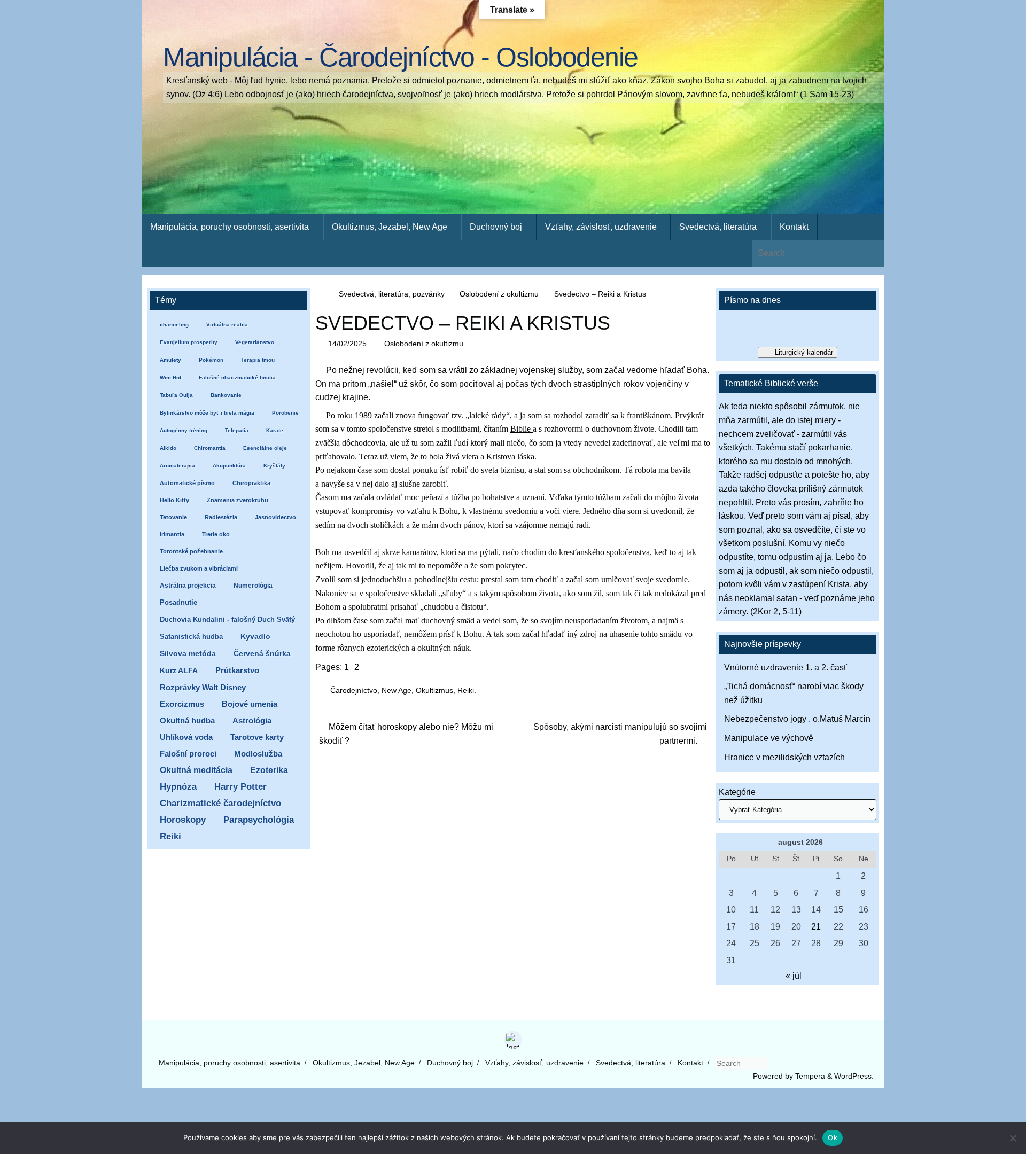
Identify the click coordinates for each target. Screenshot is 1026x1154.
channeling (174, 325)
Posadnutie (178, 602)
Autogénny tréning (183, 430)
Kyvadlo (255, 637)
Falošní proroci (188, 753)
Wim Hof (170, 377)
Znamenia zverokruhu (237, 500)
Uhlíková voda (186, 737)
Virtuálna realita (227, 325)
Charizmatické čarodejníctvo (220, 803)
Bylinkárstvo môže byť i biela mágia (207, 413)
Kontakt (690, 1062)
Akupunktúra (229, 466)
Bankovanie (226, 395)
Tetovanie (173, 517)
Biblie (521, 428)
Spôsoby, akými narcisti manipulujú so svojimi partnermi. (620, 733)
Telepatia (236, 430)
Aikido (168, 448)
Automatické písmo (187, 483)
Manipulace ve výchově (768, 738)
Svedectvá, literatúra (630, 1062)
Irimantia (172, 534)
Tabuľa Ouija (176, 395)
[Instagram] (513, 1040)
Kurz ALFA (179, 671)
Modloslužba (258, 753)
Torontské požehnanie (191, 551)
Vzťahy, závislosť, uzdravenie (534, 1062)
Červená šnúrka (262, 654)
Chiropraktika (251, 483)
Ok (832, 1137)
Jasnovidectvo (275, 517)
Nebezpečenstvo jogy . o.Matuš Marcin (797, 718)
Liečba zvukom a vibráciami (199, 568)
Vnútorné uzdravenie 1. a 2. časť (785, 667)
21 (816, 926)
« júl (794, 975)
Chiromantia (210, 448)
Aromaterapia (177, 466)
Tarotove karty (257, 737)
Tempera (810, 1076)
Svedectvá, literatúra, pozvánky (392, 294)
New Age (396, 690)
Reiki (465, 690)
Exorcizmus (182, 703)
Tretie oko (216, 534)
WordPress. (854, 1076)
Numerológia (253, 585)
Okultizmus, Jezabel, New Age (364, 1062)
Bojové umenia (249, 703)
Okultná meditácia (196, 770)
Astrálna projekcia (188, 585)
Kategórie (737, 792)
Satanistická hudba (191, 637)
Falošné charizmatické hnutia (237, 377)
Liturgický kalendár (804, 352)
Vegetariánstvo (254, 342)
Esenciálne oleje (265, 448)
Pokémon (211, 360)
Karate (274, 430)
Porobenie (285, 413)
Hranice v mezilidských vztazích (784, 757)
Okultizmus (434, 690)
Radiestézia (221, 517)
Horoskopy (183, 820)
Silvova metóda (188, 654)
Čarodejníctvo (353, 690)
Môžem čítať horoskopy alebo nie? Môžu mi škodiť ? (406, 733)
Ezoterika (269, 770)
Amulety (170, 360)
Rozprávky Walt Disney (203, 687)
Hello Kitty (174, 500)
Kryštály (274, 466)
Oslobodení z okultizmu (499, 294)
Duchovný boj (450, 1062)
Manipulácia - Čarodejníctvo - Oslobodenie (400, 57)
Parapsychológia (258, 820)
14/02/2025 (347, 343)
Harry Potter (240, 787)
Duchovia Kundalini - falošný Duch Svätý (227, 619)
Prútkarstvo (237, 670)
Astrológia (251, 720)
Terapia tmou (258, 360)
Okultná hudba (187, 720)
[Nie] (1012, 1138)
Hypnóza (178, 787)
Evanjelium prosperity (188, 342)
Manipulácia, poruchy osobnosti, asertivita (229, 1062)
